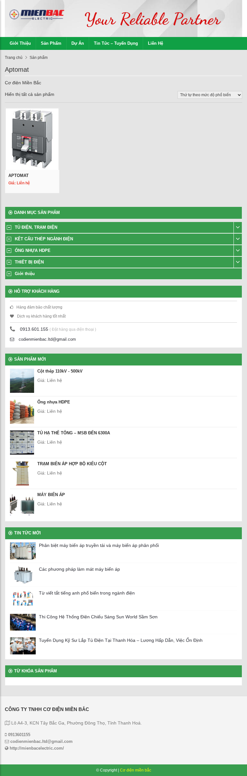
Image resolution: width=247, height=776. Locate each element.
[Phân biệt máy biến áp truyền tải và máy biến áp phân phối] (23, 550)
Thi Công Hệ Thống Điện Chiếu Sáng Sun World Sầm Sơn (98, 616)
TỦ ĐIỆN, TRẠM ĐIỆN (36, 227)
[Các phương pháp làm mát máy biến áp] (23, 574)
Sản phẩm (51, 43)
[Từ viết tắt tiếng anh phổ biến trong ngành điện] (23, 598)
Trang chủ (14, 57)
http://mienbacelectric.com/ (36, 748)
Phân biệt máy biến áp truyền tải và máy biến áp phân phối (99, 545)
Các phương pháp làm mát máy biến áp (79, 569)
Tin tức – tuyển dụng (116, 43)
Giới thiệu (20, 43)
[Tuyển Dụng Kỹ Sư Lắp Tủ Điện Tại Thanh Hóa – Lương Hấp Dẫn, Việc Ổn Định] (23, 645)
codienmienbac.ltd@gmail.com (46, 339)
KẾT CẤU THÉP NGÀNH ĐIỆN (44, 238)
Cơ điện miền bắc (135, 770)
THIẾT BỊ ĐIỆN (29, 262)
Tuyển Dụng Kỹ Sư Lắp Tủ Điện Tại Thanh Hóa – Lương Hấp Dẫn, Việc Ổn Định (121, 640)
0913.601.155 (34, 329)
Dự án (77, 43)
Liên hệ (155, 43)
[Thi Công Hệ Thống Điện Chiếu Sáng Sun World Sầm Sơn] (23, 622)
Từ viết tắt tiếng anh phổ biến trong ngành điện (87, 593)
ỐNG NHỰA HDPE (32, 250)
